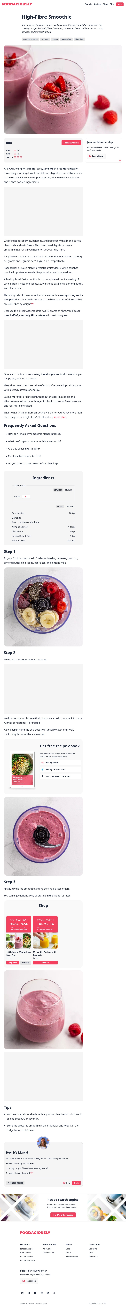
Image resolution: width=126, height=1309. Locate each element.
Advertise (93, 1256)
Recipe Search (26, 1256)
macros (68, 490)
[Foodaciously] (17, 4)
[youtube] (35, 1293)
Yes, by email (52, 762)
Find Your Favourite (63, 1215)
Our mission (49, 1252)
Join (120, 4)
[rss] (54, 1293)
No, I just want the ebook (58, 776)
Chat (91, 1252)
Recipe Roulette (27, 1260)
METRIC (60, 506)
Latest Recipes (26, 1248)
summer (45, 39)
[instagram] (22, 1293)
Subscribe (31, 1280)
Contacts (93, 1248)
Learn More (96, 157)
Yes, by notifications (56, 769)
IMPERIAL (70, 506)
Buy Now (13, 962)
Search (88, 4)
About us (47, 1248)
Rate (76, 1182)
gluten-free (66, 39)
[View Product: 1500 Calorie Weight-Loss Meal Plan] (18, 933)
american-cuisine (30, 39)
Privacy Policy (41, 1303)
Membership (72, 1256)
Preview (25, 962)
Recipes (97, 4)
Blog (112, 4)
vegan (55, 39)
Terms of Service (27, 1303)
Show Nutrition (71, 142)
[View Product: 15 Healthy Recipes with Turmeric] (45, 933)
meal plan (60, 417)
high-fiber (79, 39)
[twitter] (48, 1293)
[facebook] (41, 1293)
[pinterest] (29, 1293)
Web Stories (25, 1252)
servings (58, 490)
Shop (105, 4)
